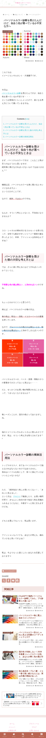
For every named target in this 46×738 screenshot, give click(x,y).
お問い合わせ (34, 730)
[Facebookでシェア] (8, 581)
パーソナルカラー (10, 571)
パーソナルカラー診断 (11, 93)
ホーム (12, 724)
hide (27, 119)
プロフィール (34, 724)
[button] (18, 581)
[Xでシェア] (4, 581)
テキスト (17, 496)
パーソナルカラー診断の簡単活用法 (18, 137)
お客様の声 (12, 730)
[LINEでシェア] (13, 581)
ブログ (34, 727)
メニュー (12, 727)
